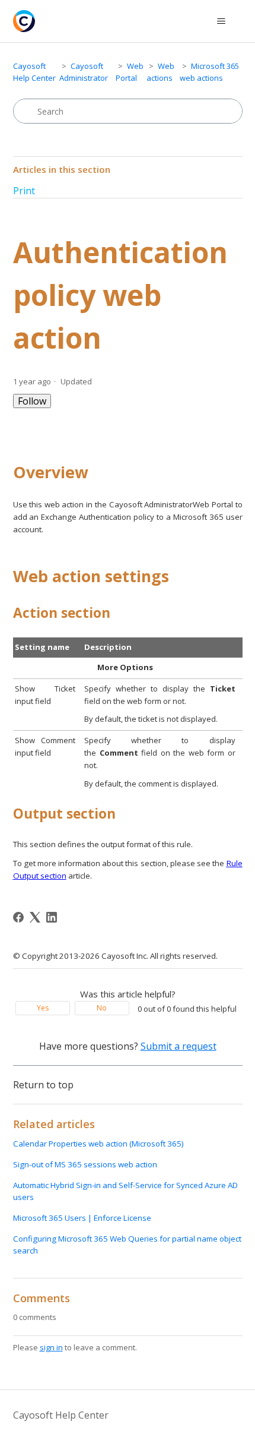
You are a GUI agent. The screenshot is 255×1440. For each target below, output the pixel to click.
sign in (51, 1347)
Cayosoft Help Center (34, 72)
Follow (32, 401)
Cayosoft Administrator (83, 72)
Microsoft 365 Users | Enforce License (82, 1217)
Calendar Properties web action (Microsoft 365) (98, 1143)
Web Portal (130, 72)
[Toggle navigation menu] (221, 21)
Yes (43, 1008)
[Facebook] (18, 917)
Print (24, 190)
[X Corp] (35, 917)
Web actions (160, 72)
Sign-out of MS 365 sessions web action (85, 1164)
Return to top (43, 1084)
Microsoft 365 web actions (209, 72)
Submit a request (178, 1046)
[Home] (24, 21)
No (102, 1008)
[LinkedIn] (51, 917)
